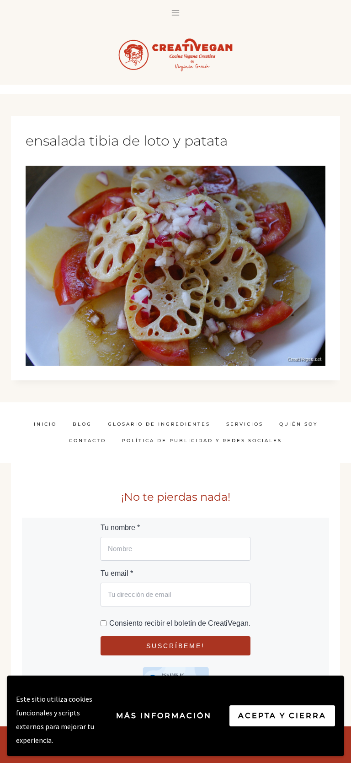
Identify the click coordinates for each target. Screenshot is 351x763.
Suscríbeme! (175, 645)
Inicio (45, 424)
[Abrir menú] (175, 12)
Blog (82, 424)
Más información (164, 715)
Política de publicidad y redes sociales (202, 441)
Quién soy (298, 424)
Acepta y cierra (282, 715)
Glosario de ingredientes (159, 424)
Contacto (87, 441)
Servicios (244, 424)
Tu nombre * (120, 527)
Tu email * (117, 573)
